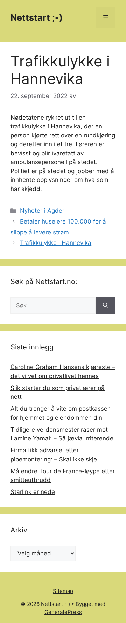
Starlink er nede (32, 491)
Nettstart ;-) (36, 17)
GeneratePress (63, 612)
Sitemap (63, 591)
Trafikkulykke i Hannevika (55, 242)
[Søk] (105, 305)
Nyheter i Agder (42, 210)
